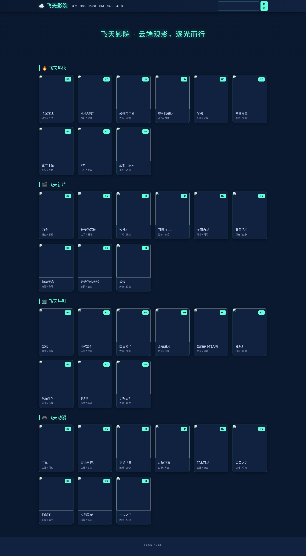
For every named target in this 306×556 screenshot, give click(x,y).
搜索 (264, 6)
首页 (74, 5)
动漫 (101, 5)
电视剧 (92, 5)
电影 (83, 5)
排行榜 (119, 5)
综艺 (110, 5)
